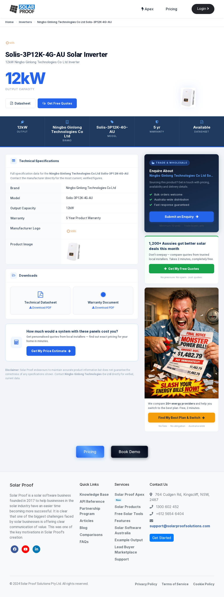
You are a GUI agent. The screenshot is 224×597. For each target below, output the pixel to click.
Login (202, 8)
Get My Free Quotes (183, 269)
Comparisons (91, 534)
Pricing (171, 9)
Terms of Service (175, 584)
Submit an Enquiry (179, 216)
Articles (86, 520)
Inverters (25, 22)
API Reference (92, 501)
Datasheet (22, 103)
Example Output (129, 540)
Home (9, 22)
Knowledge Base (94, 494)
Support (122, 559)
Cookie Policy (203, 584)
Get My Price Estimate (48, 351)
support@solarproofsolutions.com (180, 526)
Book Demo (129, 451)
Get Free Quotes (59, 103)
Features (122, 520)
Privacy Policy (146, 584)
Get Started (161, 538)
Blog (83, 527)
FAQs (84, 541)
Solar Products (128, 506)
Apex (149, 9)
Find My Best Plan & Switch (179, 417)
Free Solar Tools (129, 513)
